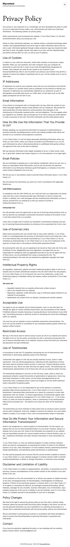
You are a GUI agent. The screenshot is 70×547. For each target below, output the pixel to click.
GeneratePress (45, 544)
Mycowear (8, 3)
